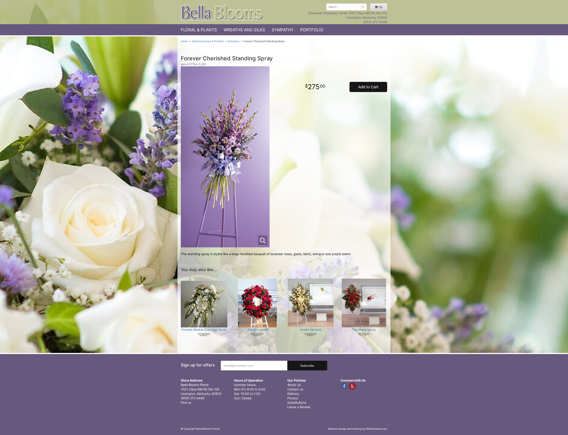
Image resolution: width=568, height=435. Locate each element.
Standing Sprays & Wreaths (208, 41)
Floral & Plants (199, 29)
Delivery (293, 394)
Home (184, 41)
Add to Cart (368, 87)
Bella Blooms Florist (222, 13)
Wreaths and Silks (244, 29)
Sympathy (283, 29)
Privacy (292, 398)
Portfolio (311, 29)
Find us (186, 402)
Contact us (295, 389)
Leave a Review (298, 407)
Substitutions (296, 402)
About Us (294, 385)
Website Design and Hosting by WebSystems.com (357, 428)
